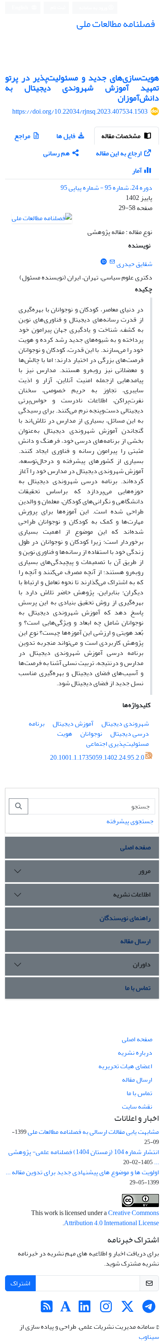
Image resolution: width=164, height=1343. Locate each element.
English (20, 8)
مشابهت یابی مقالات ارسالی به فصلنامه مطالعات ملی (93, 1131)
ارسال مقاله (135, 941)
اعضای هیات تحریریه (125, 1066)
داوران (142, 964)
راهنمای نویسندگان (125, 918)
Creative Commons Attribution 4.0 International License (111, 1218)
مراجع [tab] (22, 136)
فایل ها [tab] (65, 136)
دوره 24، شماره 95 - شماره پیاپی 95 (106, 187)
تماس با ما (138, 987)
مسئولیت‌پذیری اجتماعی (117, 743)
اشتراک (20, 1283)
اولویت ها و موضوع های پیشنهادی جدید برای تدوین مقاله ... (82, 1172)
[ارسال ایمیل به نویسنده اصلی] (112, 262)
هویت (64, 733)
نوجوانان (91, 733)
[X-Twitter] (127, 1309)
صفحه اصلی (135, 847)
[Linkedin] (84, 1309)
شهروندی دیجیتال (125, 723)
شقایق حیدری (134, 264)
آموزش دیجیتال (73, 723)
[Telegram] (149, 1309)
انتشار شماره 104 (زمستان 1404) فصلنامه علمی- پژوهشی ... (83, 1157)
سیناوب (149, 1336)
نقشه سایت (137, 1106)
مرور (144, 870)
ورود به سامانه (93, 8)
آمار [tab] (137, 170)
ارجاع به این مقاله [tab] (119, 153)
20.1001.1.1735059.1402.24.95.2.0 (97, 757)
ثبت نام (58, 7)
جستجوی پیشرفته (129, 821)
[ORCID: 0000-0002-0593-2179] (104, 262)
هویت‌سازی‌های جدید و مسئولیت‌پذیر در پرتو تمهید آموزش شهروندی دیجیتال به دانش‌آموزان (82, 87)
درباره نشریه (135, 1052)
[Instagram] (106, 1309)
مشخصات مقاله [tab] (121, 136)
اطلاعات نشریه (132, 894)
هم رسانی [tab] (56, 153)
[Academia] (65, 1309)
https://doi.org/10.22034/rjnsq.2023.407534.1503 (80, 111)
